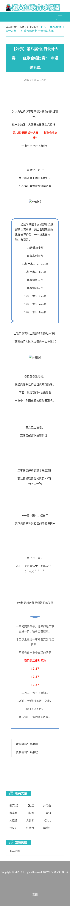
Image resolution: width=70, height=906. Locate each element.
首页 (22, 27)
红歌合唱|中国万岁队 (38, 828)
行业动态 (32, 27)
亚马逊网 (15, 851)
